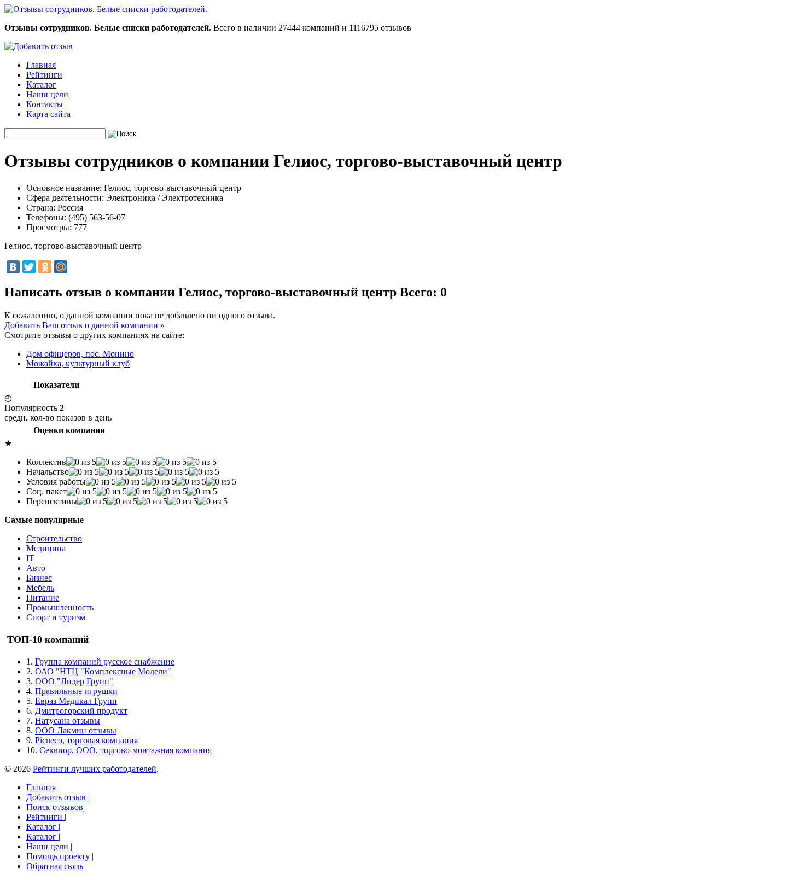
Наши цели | (49, 846)
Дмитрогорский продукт (81, 710)
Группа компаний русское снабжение (104, 661)
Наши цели (47, 94)
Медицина (46, 548)
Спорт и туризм (55, 617)
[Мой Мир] (60, 266)
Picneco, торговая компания (86, 740)
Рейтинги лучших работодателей (94, 768)
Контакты (44, 104)
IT (30, 558)
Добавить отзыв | (58, 797)
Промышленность (60, 607)
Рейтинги (44, 74)
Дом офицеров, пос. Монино (80, 353)
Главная (41, 64)
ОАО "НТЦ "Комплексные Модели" (103, 671)
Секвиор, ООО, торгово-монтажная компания (125, 750)
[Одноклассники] (44, 266)
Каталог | (43, 826)
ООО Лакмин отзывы (75, 730)
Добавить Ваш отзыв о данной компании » (84, 325)
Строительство (54, 538)
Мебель (40, 587)
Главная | (43, 787)
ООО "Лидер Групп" (74, 681)
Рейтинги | (46, 816)
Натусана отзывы (67, 720)
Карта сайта (48, 114)
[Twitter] (29, 266)
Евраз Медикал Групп (76, 701)
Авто (35, 568)
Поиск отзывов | (56, 807)
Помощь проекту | (60, 856)
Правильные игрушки (76, 691)
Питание (42, 597)
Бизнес (39, 577)
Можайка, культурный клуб (78, 363)
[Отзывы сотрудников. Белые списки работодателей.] (105, 9)
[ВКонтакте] (13, 266)
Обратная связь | (56, 866)
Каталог (41, 84)
